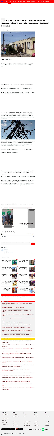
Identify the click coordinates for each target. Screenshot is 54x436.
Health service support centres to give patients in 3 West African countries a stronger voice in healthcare (17, 304)
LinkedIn (36, 423)
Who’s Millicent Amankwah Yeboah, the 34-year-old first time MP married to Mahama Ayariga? (17, 341)
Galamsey (47, 421)
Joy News (25, 414)
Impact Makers (48, 418)
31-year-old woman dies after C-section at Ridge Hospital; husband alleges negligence (17, 362)
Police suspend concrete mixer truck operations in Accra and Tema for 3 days (18, 348)
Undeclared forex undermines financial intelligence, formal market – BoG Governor (16, 335)
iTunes (38, 429)
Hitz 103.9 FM (15, 418)
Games (46, 414)
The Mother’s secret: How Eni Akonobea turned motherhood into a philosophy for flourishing (16, 311)
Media (42, 1)
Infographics (36, 425)
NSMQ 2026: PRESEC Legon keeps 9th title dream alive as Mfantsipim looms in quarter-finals (18, 345)
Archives (46, 423)
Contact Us (4, 420)
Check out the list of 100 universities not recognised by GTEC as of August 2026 (17, 384)
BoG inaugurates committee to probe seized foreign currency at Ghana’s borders (16, 325)
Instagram (36, 421)
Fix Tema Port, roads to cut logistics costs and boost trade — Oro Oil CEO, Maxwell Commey (17, 331)
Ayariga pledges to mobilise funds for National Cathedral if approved (16, 375)
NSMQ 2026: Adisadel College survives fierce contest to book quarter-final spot (18, 372)
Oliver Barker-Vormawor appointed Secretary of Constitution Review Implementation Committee (15, 369)
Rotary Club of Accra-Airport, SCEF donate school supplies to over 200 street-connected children (18, 319)
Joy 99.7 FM (14, 414)
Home (6, 1)
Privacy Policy (4, 424)
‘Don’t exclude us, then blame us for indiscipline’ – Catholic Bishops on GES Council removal (17, 378)
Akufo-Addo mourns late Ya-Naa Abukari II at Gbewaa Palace (13, 308)
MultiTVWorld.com (27, 421)
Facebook (36, 416)
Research (33, 1)
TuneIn (32, 429)
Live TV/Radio (38, 2)
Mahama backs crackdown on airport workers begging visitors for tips (16, 381)
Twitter (35, 418)
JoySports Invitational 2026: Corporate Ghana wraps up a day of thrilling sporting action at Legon (17, 315)
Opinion (28, 1)
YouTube (36, 414)
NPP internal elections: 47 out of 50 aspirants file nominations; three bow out (16, 328)
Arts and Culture (14, 2)
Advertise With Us (5, 418)
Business (20, 1)
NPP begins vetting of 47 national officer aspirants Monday (12, 323)
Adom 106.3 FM (15, 416)
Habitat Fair (47, 416)
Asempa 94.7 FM (15, 421)
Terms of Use (4, 422)
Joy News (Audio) (26, 425)
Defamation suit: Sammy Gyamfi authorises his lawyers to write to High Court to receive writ (17, 358)
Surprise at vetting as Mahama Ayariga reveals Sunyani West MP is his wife (17, 351)
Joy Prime (25, 418)
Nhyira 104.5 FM (15, 425)
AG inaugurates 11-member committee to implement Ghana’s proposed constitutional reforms (16, 354)
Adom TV (25, 416)
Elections (47, 1)
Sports (24, 1)
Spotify (46, 429)
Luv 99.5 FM (14, 423)
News (9, 1)
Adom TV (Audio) (26, 423)
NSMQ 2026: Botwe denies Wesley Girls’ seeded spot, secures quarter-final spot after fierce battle (18, 388)
